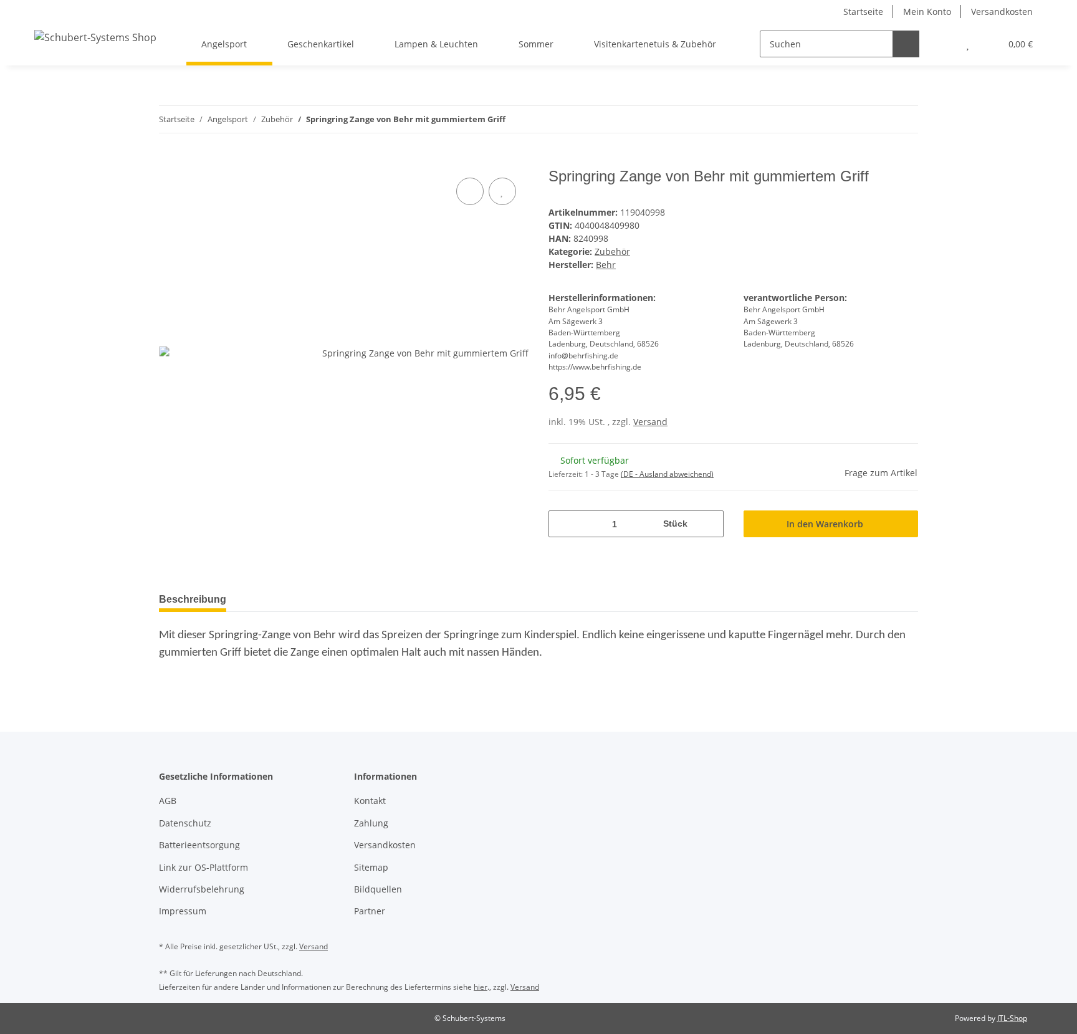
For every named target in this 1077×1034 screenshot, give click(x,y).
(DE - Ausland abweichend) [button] (667, 474)
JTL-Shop (1012, 1018)
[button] (942, 43)
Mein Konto (927, 11)
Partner (369, 911)
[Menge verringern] (562, 524)
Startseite (863, 11)
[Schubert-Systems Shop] (95, 37)
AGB (167, 801)
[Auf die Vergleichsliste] (470, 191)
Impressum (182, 911)
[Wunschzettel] (967, 43)
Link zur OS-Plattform (203, 867)
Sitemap (371, 867)
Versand (650, 422)
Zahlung (371, 823)
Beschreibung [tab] (192, 599)
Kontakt (370, 801)
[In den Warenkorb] (169, 161)
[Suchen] (906, 44)
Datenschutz (185, 823)
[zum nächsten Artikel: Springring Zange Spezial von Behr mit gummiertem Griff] (904, 119)
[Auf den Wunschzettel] (502, 191)
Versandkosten (1002, 11)
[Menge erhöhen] (709, 524)
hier (480, 987)
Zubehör (612, 251)
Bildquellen (378, 889)
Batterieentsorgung (199, 845)
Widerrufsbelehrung (201, 889)
